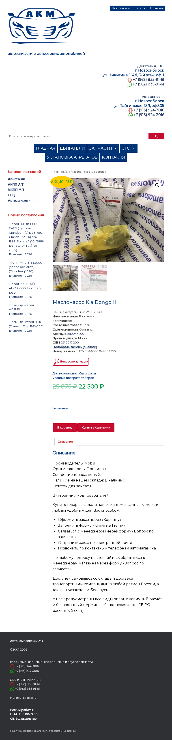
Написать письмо (23, 697)
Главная (58, 171)
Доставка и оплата (127, 8)
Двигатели (16, 179)
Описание (65, 441)
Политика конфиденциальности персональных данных (43, 730)
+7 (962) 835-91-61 (148, 79)
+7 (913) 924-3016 (149, 110)
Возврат (156, 8)
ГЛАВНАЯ (45, 148)
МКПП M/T (16, 190)
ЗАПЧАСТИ (100, 148)
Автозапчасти (19, 200)
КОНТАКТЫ (113, 157)
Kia (68, 171)
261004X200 (75, 333)
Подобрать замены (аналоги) (75, 347)
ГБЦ (11, 195)
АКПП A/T (16, 184)
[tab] (65, 441)
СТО (126, 148)
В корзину (64, 427)
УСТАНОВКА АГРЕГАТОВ (72, 157)
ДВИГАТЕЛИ (72, 148)
